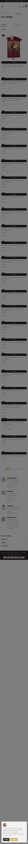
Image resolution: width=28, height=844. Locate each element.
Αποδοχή (6, 839)
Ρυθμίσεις (14, 839)
